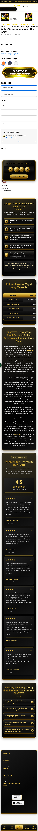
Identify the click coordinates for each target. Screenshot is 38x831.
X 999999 (6, 124)
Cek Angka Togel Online (19, 176)
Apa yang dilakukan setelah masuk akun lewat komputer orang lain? (17, 730)
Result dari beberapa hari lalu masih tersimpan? (15, 723)
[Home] (17, 6)
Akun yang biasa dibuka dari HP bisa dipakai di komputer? (15, 702)
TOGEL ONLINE (8, 88)
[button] (2, 7)
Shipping (10, 46)
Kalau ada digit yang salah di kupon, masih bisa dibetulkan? (15, 716)
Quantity (4, 148)
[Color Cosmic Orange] (3, 63)
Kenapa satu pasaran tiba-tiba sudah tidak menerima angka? (16, 709)
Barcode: (12, 34)
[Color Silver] (16, 63)
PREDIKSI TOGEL (8, 94)
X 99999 (6, 118)
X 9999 (5, 112)
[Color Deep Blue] (10, 63)
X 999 (5, 105)
